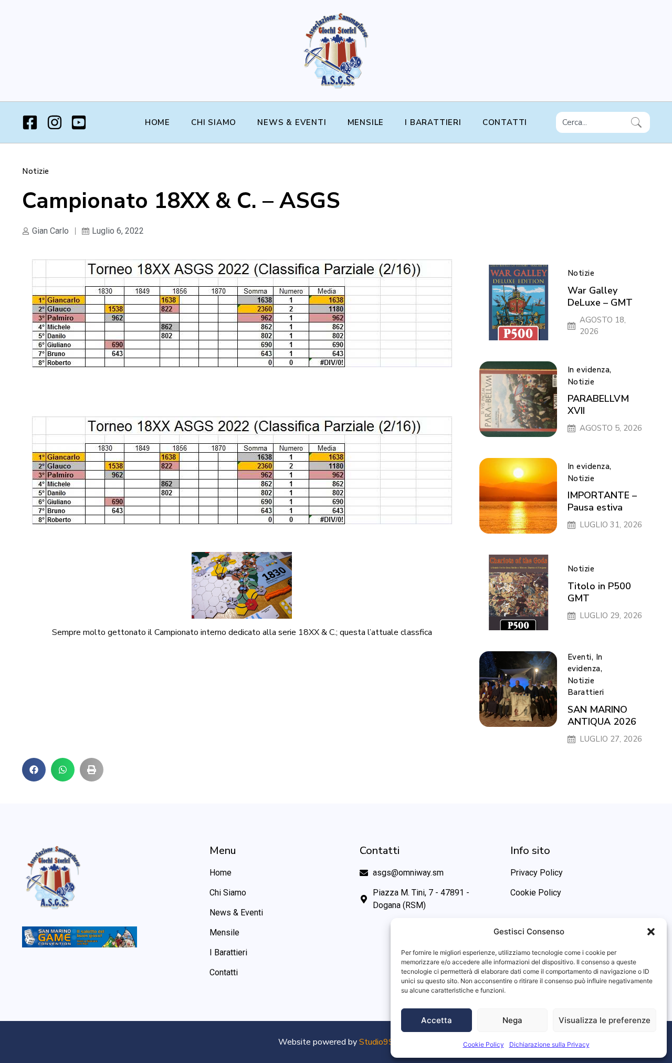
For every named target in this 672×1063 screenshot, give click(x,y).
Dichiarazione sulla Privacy (549, 1044)
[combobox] (591, 122)
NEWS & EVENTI (291, 122)
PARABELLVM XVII (598, 404)
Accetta (436, 1020)
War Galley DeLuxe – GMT (600, 296)
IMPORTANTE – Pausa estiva (602, 501)
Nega (512, 1020)
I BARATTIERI (433, 122)
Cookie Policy (483, 1044)
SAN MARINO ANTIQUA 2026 (602, 715)
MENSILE (366, 122)
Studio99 (376, 1042)
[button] (651, 931)
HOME (157, 122)
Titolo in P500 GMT (599, 592)
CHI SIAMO (213, 122)
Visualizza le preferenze (604, 1020)
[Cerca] (638, 122)
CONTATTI (504, 122)
